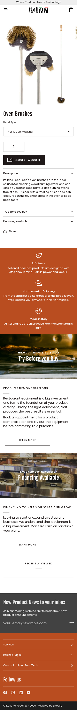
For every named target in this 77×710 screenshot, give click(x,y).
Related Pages (12, 655)
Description (10, 173)
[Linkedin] (21, 692)
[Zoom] (13, 96)
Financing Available (15, 221)
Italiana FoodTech (17, 705)
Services (8, 644)
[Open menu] (9, 10)
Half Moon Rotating (20, 132)
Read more (10, 200)
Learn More (27, 440)
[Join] (70, 622)
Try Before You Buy (15, 211)
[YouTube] (28, 692)
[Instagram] (13, 692)
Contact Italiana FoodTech (20, 665)
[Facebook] (5, 692)
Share (12, 231)
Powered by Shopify (50, 705)
